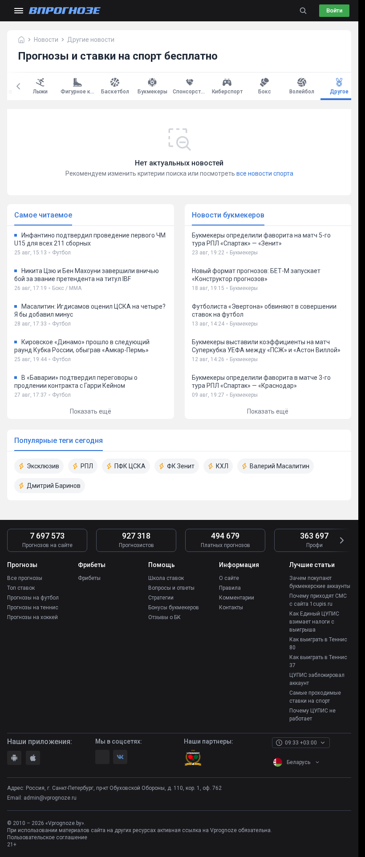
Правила (230, 588)
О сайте (229, 578)
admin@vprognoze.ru (50, 798)
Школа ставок (166, 578)
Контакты (231, 607)
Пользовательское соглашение (47, 837)
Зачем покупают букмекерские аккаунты (319, 582)
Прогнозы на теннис (32, 607)
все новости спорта (264, 173)
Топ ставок (21, 588)
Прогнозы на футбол (33, 598)
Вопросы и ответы (171, 588)
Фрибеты (89, 578)
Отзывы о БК (164, 617)
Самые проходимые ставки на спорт (315, 697)
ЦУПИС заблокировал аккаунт (317, 679)
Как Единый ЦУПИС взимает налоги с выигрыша (314, 622)
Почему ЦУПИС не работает (312, 715)
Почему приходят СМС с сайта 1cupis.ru (318, 600)
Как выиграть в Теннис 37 (318, 661)
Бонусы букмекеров (173, 607)
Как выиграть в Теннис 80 (318, 643)
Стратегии (161, 598)
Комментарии (236, 598)
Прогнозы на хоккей (32, 617)
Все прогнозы (24, 578)
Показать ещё (90, 411)
